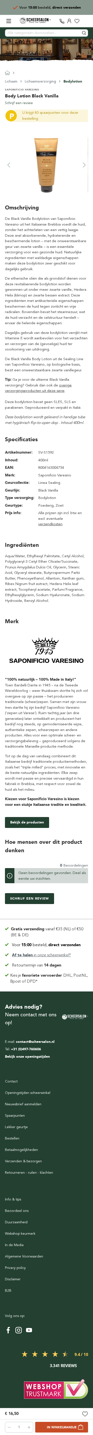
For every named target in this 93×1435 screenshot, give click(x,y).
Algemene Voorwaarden (24, 1256)
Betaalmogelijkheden (21, 1150)
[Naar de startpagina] (35, 20)
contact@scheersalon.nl (35, 1042)
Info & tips (13, 1199)
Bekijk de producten (27, 822)
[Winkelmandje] (84, 21)
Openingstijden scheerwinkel (27, 1093)
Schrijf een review (19, 103)
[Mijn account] (69, 21)
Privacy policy (15, 1268)
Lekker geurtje (16, 1127)
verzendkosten (50, 524)
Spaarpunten (15, 1115)
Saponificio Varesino (22, 89)
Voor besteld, (46, 944)
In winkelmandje (62, 1427)
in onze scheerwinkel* (54, 7)
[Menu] (8, 21)
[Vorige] (8, 165)
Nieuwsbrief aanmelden (23, 1104)
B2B (8, 1291)
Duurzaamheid (16, 1222)
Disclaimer (13, 1279)
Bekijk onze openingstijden (27, 1056)
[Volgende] (84, 165)
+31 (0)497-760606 (26, 1049)
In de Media (14, 1245)
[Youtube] (29, 1330)
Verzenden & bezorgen (23, 1161)
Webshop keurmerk (20, 1233)
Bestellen (12, 1138)
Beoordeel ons (17, 1211)
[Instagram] (18, 1330)
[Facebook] (8, 1330)
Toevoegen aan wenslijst (85, 1414)
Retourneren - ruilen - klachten (29, 1173)
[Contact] (62, 21)
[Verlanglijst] (77, 21)
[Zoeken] (84, 33)
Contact (11, 1081)
